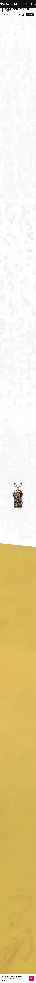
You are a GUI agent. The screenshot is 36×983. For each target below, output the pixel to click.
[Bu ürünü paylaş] (23, 15)
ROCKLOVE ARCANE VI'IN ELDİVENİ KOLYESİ (12, 977)
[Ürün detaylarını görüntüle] (31, 978)
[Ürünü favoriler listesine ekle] (18, 15)
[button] (22, 4)
